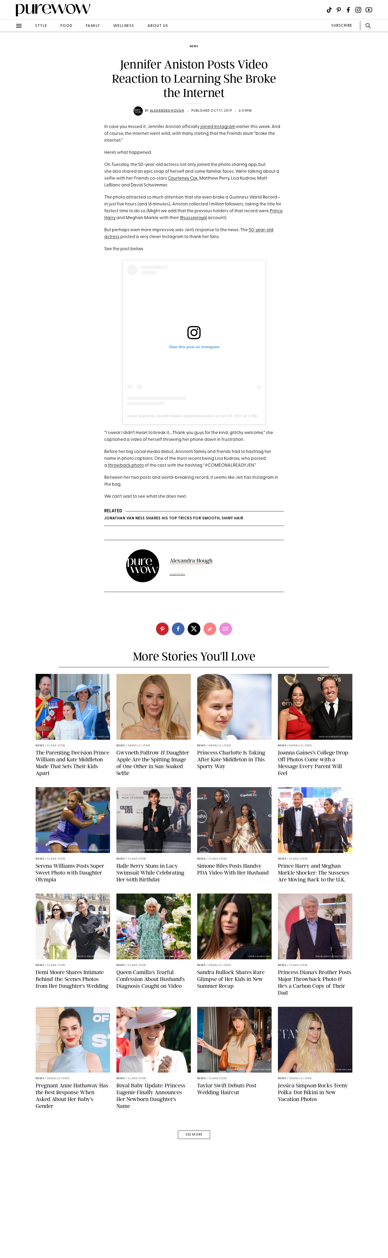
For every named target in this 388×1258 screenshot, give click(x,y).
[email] (10, 125)
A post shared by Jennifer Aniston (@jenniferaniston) (171, 416)
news (194, 46)
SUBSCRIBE (341, 26)
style (41, 26)
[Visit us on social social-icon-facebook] (348, 10)
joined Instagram (217, 127)
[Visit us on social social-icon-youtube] (369, 10)
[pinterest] (10, 68)
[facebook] (10, 82)
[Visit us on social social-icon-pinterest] (339, 10)
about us (158, 26)
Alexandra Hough (167, 110)
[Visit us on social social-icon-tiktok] (329, 10)
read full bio (177, 574)
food (66, 26)
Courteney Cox (182, 178)
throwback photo (126, 465)
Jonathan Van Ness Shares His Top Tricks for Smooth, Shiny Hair (173, 518)
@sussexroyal (193, 218)
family (93, 26)
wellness (123, 26)
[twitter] (10, 97)
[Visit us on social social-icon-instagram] (358, 10)
